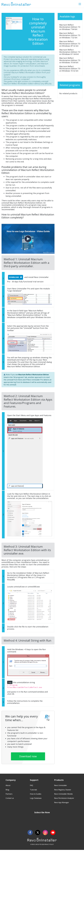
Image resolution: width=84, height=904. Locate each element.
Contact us (10, 798)
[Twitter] (37, 832)
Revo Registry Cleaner (62, 790)
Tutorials (33, 790)
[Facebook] (30, 832)
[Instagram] (45, 832)
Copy (9, 682)
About (8, 785)
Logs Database (35, 798)
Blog (7, 790)
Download (14, 277)
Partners (9, 794)
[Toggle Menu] (79, 4)
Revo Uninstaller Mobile (63, 794)
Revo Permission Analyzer (64, 798)
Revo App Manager (61, 802)
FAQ (31, 785)
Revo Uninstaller (60, 785)
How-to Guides (35, 794)
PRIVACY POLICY (49, 844)
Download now (28, 756)
